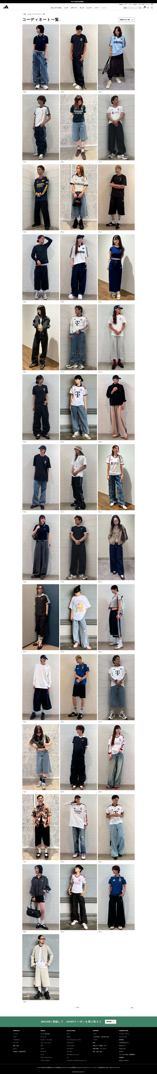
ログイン (148, 4)
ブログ (125, 4)
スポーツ (96, 8)
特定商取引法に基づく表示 (105, 1067)
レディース (74, 8)
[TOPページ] (6, 7)
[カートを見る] (152, 8)
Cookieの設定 (40, 1067)
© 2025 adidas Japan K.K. (78, 1071)
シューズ (89, 8)
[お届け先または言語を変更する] (152, 4)
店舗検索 (121, 4)
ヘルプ (130, 4)
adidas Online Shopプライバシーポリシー (87, 1067)
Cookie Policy (116, 1067)
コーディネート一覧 (39, 14)
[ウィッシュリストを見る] (148, 8)
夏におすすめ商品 (56, 8)
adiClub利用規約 (56, 1067)
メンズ (66, 8)
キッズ (82, 8)
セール (104, 8)
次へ (132, 1007)
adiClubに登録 (141, 4)
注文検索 (135, 4)
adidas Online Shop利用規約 (69, 1067)
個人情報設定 (48, 1067)
